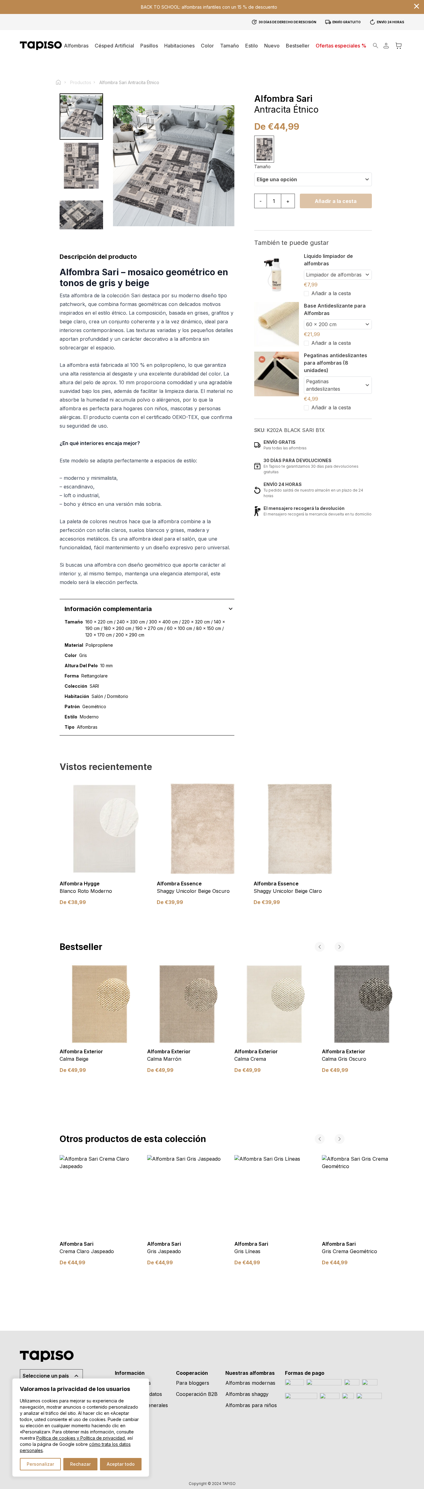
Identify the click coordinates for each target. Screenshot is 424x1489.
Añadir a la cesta (336, 201)
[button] (179, 46)
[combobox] (313, 179)
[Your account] (386, 45)
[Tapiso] (41, 45)
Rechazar (80, 1464)
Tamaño (262, 166)
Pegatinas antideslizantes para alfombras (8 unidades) (335, 362)
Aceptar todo (121, 1464)
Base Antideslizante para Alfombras (335, 309)
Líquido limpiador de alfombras (328, 260)
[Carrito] (398, 45)
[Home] (61, 82)
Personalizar (40, 1464)
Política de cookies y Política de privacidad (80, 1438)
